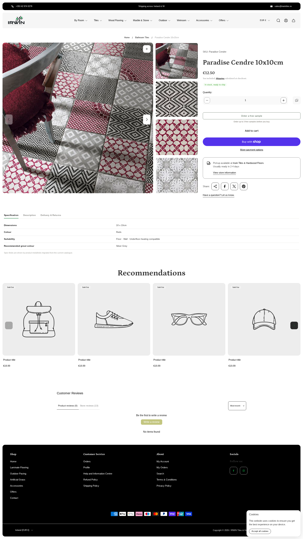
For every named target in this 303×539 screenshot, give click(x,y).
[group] (177, 61)
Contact (14, 498)
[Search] (278, 20)
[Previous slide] (9, 119)
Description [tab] (29, 215)
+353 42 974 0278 (24, 6)
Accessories (16, 485)
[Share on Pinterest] (243, 186)
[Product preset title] (39, 319)
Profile (86, 467)
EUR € (263, 20)
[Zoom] (147, 49)
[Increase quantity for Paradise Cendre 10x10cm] (284, 100)
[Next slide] (147, 119)
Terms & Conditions (167, 479)
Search (160, 473)
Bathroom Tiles (142, 37)
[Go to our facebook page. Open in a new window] (233, 470)
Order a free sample (251, 116)
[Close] (296, 515)
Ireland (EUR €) (22, 530)
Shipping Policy (91, 485)
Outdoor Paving (18, 473)
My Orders (162, 467)
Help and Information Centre (97, 473)
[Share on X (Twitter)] (234, 186)
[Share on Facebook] (225, 186)
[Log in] (285, 20)
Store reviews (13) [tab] (89, 405)
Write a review (152, 422)
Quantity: (207, 92)
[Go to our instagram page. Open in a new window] (243, 470)
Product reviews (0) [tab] (67, 405)
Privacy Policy (164, 485)
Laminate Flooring (19, 467)
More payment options (251, 149)
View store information (224, 172)
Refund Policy (90, 479)
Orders (87, 461)
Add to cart (251, 130)
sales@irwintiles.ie (283, 6)
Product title (9, 359)
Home (127, 37)
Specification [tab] (11, 215)
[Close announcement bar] (296, 6)
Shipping (220, 78)
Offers (13, 491)
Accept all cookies (260, 531)
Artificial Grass (17, 479)
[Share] (215, 186)
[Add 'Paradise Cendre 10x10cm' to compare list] (296, 100)
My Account (163, 461)
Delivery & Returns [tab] (51, 215)
